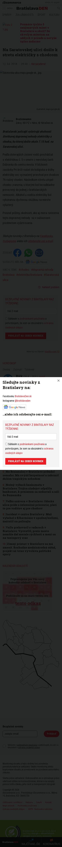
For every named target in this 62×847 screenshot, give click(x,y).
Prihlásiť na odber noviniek (25, 461)
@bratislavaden (22, 400)
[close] (58, 380)
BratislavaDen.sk (23, 396)
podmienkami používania (32, 444)
